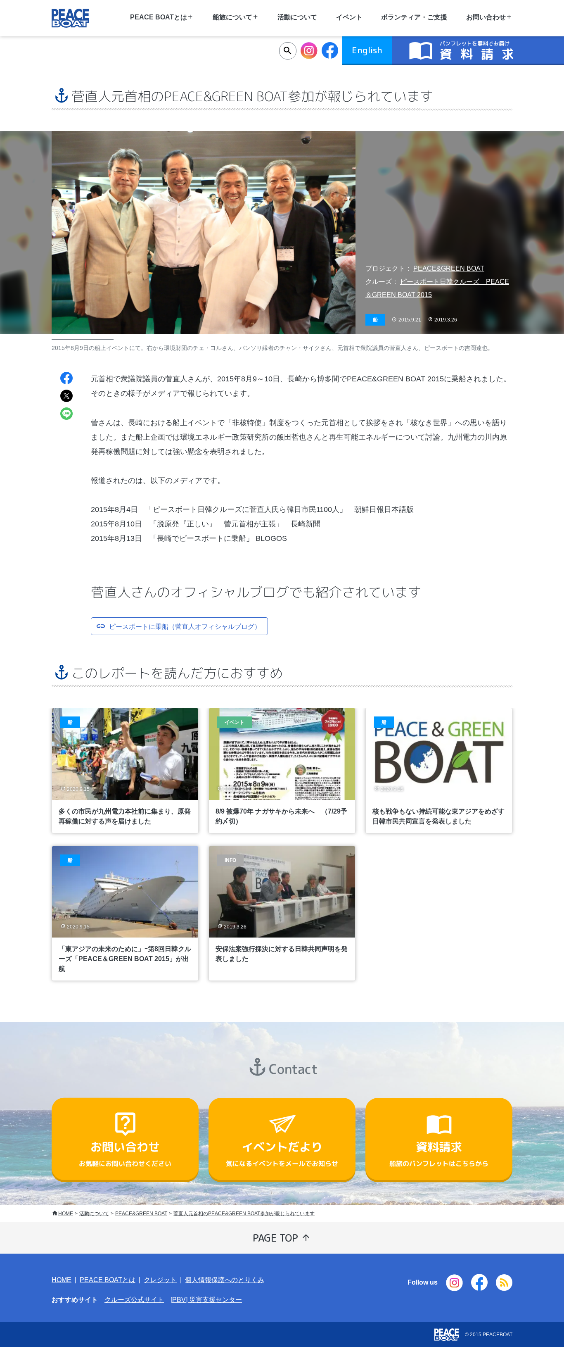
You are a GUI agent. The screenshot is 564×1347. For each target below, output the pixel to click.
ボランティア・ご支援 (414, 17)
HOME (65, 1213)
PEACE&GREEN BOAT (448, 268)
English (367, 50)
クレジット (160, 1279)
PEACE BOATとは (107, 1279)
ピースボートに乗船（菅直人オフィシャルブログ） (185, 626)
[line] (66, 414)
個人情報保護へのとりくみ (224, 1279)
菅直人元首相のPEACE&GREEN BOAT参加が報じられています (244, 1213)
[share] (66, 379)
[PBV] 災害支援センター (206, 1299)
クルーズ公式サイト (134, 1299)
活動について (297, 17)
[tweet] (66, 397)
